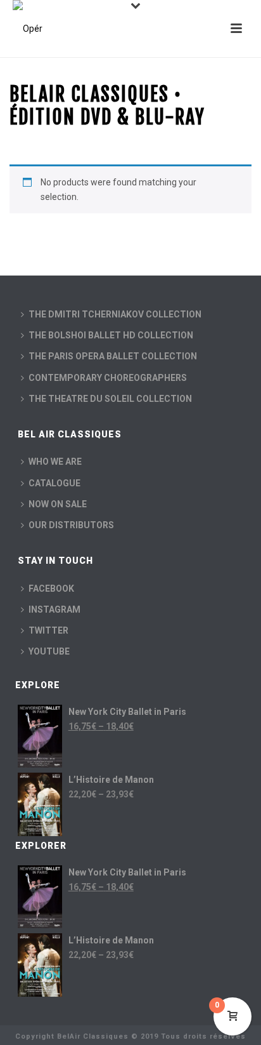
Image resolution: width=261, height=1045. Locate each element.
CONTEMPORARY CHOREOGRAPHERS (108, 378)
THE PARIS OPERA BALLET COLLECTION (113, 356)
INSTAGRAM (54, 609)
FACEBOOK (51, 588)
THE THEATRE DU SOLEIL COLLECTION (110, 399)
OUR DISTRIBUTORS (71, 525)
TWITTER (48, 630)
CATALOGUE (54, 483)
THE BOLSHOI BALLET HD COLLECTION (111, 335)
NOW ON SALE (58, 504)
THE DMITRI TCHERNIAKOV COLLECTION (115, 314)
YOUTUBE (49, 651)
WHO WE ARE (55, 461)
